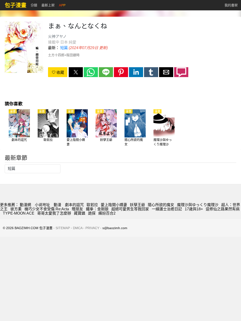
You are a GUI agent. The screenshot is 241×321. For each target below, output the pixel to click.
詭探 (92, 213)
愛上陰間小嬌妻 (114, 205)
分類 (34, 5)
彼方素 (16, 209)
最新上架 (48, 5)
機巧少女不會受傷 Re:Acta (46, 209)
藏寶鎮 (79, 213)
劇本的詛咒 (74, 205)
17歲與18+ (194, 209)
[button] (76, 72)
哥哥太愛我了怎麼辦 (54, 213)
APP (62, 5)
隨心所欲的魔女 (161, 205)
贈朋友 (77, 209)
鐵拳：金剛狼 (97, 209)
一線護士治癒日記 (167, 209)
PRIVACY (92, 228)
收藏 (60, 72)
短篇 (64, 48)
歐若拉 (92, 205)
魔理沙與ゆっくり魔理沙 (197, 205)
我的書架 (231, 5)
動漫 (57, 205)
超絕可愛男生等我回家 (130, 209)
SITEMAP (63, 228)
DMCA (77, 228)
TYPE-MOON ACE (18, 213)
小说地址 (42, 205)
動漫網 (25, 205)
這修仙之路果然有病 (223, 209)
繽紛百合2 (107, 213)
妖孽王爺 (137, 205)
